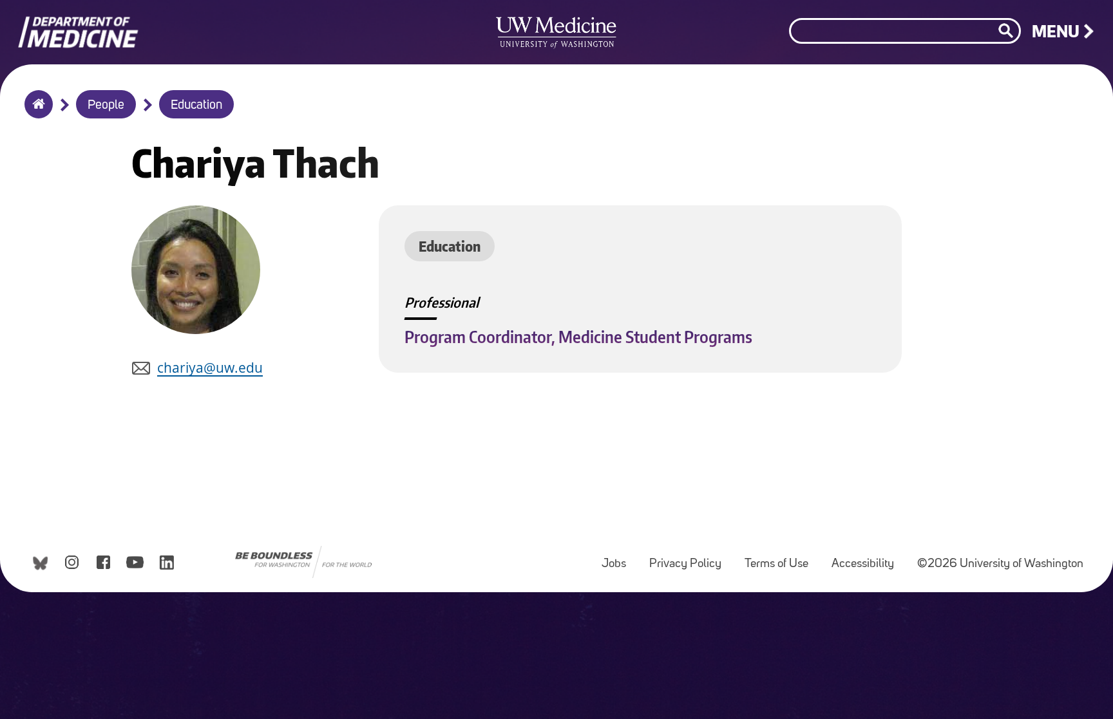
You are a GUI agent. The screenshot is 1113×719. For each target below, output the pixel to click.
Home (36, 113)
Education (196, 105)
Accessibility (868, 557)
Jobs (619, 557)
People (106, 105)
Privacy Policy (690, 557)
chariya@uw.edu (210, 368)
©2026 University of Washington (1000, 564)
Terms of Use (782, 557)
